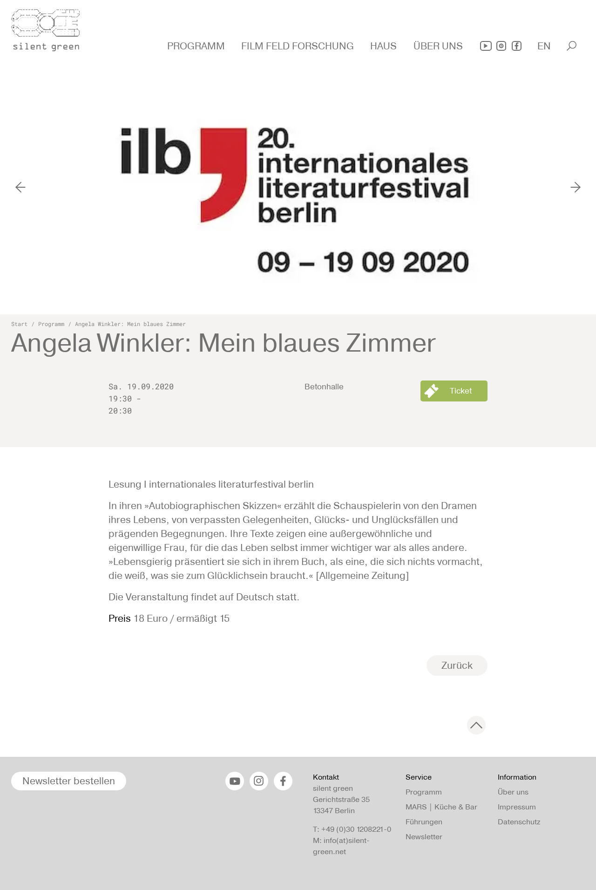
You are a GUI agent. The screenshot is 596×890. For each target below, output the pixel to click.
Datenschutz (519, 821)
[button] (197, 46)
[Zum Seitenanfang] (476, 725)
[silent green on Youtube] (486, 46)
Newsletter (424, 836)
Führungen (424, 821)
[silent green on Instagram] (501, 46)
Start (19, 323)
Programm (51, 323)
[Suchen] (571, 46)
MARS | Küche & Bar (441, 806)
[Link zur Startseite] (50, 27)
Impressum (517, 806)
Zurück (457, 665)
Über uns (513, 792)
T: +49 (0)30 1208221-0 (352, 829)
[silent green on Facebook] (516, 46)
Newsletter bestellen (68, 781)
